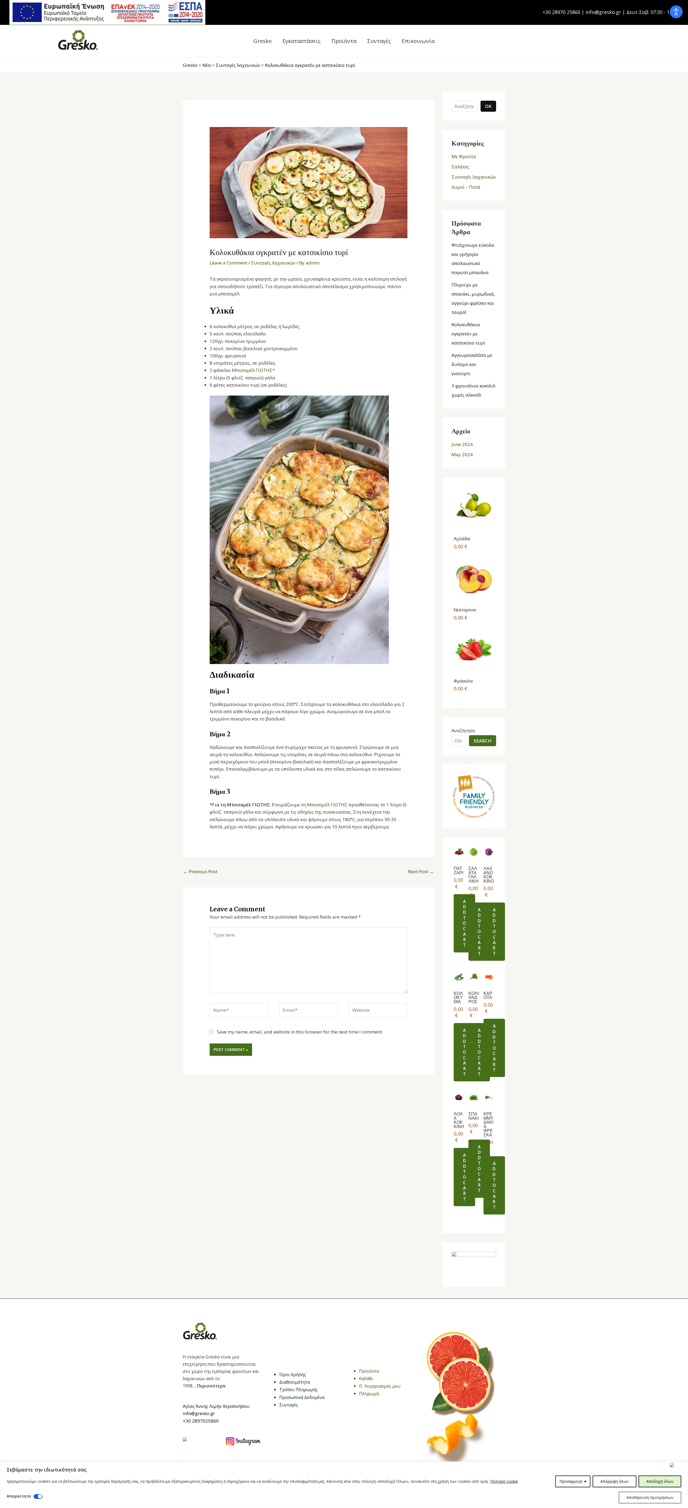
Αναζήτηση (463, 730)
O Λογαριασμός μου (379, 1386)
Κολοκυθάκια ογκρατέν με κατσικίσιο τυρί (468, 333)
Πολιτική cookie (504, 1481)
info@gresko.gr (199, 1413)
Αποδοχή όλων (659, 1481)
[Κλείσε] (678, 1465)
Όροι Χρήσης (292, 1375)
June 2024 (462, 444)
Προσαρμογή (571, 1481)
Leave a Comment (228, 263)
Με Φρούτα (464, 156)
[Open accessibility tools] (676, 11)
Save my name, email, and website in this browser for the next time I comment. (300, 1032)
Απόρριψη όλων (614, 1481)
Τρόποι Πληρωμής (298, 1390)
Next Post (421, 871)
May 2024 (462, 454)
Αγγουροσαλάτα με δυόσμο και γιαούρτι (472, 364)
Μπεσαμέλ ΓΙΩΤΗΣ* (253, 370)
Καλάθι (366, 1379)
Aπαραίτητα (19, 1496)
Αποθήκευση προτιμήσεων (649, 1497)
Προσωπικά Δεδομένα (301, 1397)
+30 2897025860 (201, 1421)
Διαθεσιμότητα (294, 1382)
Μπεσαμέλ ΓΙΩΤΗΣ (327, 805)
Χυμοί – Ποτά (466, 187)
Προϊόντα (369, 1371)
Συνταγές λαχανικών (273, 263)
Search (483, 741)
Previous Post (200, 871)
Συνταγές (288, 1405)
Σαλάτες (460, 167)
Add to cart (464, 923)
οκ (488, 106)
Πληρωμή (369, 1394)
